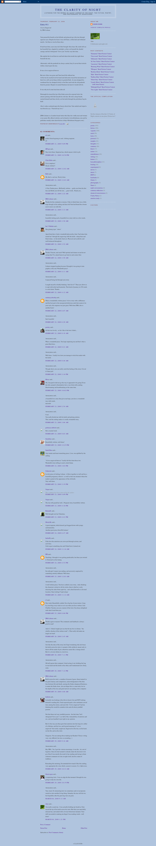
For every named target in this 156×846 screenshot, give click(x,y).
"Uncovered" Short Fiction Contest (101, 56)
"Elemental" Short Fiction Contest (101, 54)
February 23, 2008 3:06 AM (57, 422)
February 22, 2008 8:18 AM (57, 333)
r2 (46, 600)
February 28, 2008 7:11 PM (56, 655)
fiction (93, 128)
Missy (47, 379)
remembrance (95, 154)
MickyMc (48, 522)
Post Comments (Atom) (56, 832)
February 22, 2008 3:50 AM (57, 221)
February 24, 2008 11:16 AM (57, 549)
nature (92, 151)
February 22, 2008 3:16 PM (56, 374)
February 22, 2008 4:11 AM (57, 271)
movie (92, 170)
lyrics (92, 136)
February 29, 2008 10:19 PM (57, 783)
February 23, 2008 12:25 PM (57, 445)
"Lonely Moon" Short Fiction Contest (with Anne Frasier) (102, 83)
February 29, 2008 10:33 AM (57, 769)
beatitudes (94, 177)
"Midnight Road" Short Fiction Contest (103, 87)
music (92, 172)
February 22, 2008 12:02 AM (57, 169)
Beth (46, 174)
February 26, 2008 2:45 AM (57, 636)
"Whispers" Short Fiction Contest (101, 69)
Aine (46, 804)
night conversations (97, 188)
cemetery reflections (97, 190)
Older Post (84, 828)
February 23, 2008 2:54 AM (57, 406)
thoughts (93, 144)
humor (93, 159)
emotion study (95, 198)
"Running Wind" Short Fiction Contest (103, 66)
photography (95, 183)
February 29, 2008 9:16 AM (57, 741)
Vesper (47, 489)
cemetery (93, 146)
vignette (93, 131)
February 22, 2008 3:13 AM (57, 210)
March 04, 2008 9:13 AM (55, 799)
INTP (92, 175)
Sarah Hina (48, 450)
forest (92, 149)
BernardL (48, 511)
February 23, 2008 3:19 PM (56, 484)
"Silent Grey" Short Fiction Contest (101, 80)
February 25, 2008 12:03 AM (57, 576)
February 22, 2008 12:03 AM (57, 180)
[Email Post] (67, 123)
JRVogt (47, 149)
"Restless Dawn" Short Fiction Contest (102, 72)
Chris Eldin (49, 160)
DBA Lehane (49, 199)
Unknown (48, 471)
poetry (93, 125)
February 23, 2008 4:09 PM (56, 494)
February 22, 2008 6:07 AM (57, 311)
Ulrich (92, 180)
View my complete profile (100, 27)
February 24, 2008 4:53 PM (56, 563)
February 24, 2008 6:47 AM (57, 533)
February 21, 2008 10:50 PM (57, 155)
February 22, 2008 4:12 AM (57, 292)
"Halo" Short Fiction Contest (99, 74)
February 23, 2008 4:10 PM (56, 506)
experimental (95, 167)
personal (93, 138)
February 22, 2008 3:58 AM (57, 258)
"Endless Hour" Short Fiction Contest (102, 77)
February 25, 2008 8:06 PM (56, 613)
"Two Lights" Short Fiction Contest (101, 90)
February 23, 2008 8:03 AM (57, 434)
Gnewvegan (49, 774)
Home (64, 828)
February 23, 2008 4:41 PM (56, 517)
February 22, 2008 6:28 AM (57, 322)
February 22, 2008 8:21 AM (57, 347)
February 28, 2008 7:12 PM (56, 671)
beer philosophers (96, 162)
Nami (92, 185)
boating (93, 164)
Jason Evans (97, 24)
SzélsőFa (48, 538)
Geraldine (48, 439)
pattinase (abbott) (50, 428)
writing (93, 157)
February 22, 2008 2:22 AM (57, 194)
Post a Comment (45, 824)
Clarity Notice (95, 196)
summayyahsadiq (50, 297)
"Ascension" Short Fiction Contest (101, 64)
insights (93, 141)
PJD (46, 554)
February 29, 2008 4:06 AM (57, 692)
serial (92, 133)
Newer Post (43, 828)
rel (46, 135)
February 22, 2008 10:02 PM (57, 390)
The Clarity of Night (78, 10)
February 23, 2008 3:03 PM (56, 466)
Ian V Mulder (49, 226)
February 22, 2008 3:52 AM (57, 244)
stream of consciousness (98, 193)
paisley (47, 327)
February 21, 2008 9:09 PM (56, 144)
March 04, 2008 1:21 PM (55, 819)
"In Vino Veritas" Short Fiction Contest (103, 61)
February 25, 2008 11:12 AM (57, 595)
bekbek (47, 697)
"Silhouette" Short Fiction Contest (101, 59)
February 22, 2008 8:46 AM (57, 361)
